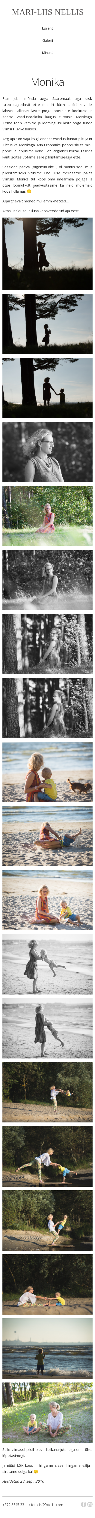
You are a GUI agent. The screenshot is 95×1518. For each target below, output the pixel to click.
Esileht (47, 28)
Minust (47, 52)
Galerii (47, 40)
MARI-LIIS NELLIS (48, 12)
